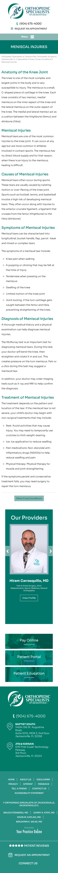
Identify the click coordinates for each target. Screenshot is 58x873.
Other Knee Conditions (29, 498)
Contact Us (39, 788)
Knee (32, 59)
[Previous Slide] (7, 551)
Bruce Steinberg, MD (15, 812)
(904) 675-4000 (30, 23)
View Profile (29, 597)
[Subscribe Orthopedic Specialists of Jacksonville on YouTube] (38, 868)
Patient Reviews (36, 845)
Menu (24, 36)
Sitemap (28, 784)
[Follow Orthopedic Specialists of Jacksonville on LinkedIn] (23, 868)
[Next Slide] (50, 551)
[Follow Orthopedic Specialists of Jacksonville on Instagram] (33, 868)
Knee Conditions (43, 59)
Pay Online (29, 640)
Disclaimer (43, 779)
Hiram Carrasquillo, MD (29, 581)
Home (11, 779)
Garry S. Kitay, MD (44, 812)
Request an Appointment (31, 28)
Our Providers (29, 517)
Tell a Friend (19, 788)
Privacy (13, 784)
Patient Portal (29, 657)
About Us (25, 779)
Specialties (23, 59)
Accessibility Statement (29, 793)
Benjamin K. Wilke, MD (29, 821)
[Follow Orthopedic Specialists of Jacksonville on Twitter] (28, 868)
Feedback (43, 784)
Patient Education (29, 673)
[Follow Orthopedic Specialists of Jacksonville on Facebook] (19, 868)
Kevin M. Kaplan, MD (29, 817)
